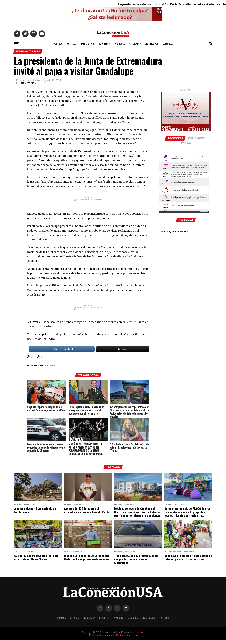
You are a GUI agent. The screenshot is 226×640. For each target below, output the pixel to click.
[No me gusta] (38, 356)
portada (51, 366)
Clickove (139, 632)
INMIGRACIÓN (87, 43)
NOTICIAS (71, 43)
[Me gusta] (28, 356)
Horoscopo (203, 212)
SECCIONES (134, 43)
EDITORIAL (168, 43)
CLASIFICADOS (151, 43)
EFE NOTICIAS (28, 83)
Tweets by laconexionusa (173, 231)
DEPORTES (103, 43)
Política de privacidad (101, 635)
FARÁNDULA (119, 43)
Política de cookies (127, 635)
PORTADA (57, 43)
